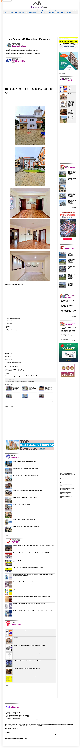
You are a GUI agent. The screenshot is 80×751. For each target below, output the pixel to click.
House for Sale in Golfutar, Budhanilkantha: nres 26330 (26, 511)
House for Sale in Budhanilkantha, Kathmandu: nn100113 (72, 173)
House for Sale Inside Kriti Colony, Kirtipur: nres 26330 (26, 526)
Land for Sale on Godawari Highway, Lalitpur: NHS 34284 (71, 269)
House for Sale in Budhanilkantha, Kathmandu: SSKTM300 (72, 195)
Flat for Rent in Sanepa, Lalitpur (13, 718)
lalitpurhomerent (17, 381)
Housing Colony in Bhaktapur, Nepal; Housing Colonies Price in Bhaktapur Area (23, 53)
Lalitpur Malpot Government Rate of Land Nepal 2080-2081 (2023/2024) (29, 652)
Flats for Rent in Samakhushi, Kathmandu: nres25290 (17, 715)
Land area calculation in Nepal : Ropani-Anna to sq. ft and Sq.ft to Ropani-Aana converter (33, 676)
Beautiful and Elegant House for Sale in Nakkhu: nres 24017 (27, 468)
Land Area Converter (54, 12)
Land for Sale (14, 724)
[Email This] (8, 379)
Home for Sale (8, 724)
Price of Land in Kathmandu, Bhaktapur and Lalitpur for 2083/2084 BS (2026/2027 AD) (33, 545)
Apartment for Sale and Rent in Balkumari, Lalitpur (67, 301)
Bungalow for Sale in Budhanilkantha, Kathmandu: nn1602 (67, 479)
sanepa (22, 381)
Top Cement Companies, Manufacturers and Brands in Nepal (27, 589)
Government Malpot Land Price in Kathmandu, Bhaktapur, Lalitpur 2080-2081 (31, 552)
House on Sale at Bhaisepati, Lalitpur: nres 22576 (24, 461)
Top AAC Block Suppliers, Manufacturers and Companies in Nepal (29, 603)
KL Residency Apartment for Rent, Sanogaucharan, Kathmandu (27, 660)
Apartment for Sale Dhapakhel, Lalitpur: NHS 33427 (67, 306)
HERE (9, 371)
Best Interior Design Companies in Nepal (22, 581)
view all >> (74, 207)
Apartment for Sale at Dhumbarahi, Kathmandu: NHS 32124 (67, 314)
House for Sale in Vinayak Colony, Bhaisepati (24, 519)
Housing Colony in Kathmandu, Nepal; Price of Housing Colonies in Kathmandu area (24, 49)
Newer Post (7, 402)
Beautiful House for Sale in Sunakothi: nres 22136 (25, 482)
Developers (62, 10)
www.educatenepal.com (10, 738)
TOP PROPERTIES (42, 12)
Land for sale (21, 10)
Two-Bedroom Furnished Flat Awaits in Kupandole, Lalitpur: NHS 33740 (21, 710)
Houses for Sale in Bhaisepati (11, 734)
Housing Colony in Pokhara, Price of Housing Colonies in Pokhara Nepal (21, 51)
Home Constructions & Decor (17, 12)
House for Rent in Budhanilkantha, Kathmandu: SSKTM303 (67, 334)
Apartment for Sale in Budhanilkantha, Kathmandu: (66, 303)
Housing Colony (42, 10)
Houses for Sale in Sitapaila (51, 734)
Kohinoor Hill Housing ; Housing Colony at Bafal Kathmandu (27, 668)
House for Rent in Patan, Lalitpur (67, 331)
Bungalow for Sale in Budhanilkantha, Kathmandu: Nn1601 (66, 484)
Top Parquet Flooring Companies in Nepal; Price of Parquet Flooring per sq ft (31, 596)
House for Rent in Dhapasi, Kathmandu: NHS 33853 (66, 339)
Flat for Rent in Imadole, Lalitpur (13, 713)
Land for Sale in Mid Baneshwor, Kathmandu (29, 39)
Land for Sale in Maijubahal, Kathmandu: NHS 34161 (71, 284)
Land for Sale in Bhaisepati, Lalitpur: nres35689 (71, 261)
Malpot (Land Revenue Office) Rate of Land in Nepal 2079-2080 (28, 567)
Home (5, 10)
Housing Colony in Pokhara (37, 729)
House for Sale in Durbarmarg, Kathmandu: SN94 (25, 497)
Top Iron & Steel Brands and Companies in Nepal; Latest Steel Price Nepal (29, 645)
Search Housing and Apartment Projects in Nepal (21, 376)
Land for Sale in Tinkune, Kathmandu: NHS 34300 (71, 254)
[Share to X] (11, 379)
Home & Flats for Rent (31, 10)
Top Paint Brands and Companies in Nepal (23, 629)
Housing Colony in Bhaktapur (50, 729)
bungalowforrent (11, 381)
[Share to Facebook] (12, 379)
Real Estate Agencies (31, 12)
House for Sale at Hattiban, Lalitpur (21, 504)
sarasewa (25, 381)
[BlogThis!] (10, 379)
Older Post (53, 402)
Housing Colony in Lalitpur (24, 729)
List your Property (71, 10)
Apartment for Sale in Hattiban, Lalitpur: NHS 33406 (67, 308)
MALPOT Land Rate (66, 12)
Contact (6, 12)
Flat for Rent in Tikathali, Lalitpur (13, 712)
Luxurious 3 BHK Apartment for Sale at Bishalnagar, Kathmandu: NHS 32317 (68, 311)
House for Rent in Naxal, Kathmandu (68, 330)
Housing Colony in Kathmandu (11, 729)
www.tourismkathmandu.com (22, 738)
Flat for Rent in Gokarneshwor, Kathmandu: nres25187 (17, 716)
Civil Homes (16, 637)
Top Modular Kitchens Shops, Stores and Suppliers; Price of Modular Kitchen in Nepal (33, 610)
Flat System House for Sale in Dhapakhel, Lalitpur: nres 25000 (27, 490)
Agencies (17, 725)
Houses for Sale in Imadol (39, 734)
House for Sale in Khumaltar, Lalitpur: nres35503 (66, 493)
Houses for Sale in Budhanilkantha (25, 734)
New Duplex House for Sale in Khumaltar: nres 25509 (25, 475)
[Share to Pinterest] (13, 379)
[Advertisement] (40, 25)
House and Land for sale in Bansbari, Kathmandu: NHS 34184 (72, 276)
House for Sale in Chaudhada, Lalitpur (72, 187)
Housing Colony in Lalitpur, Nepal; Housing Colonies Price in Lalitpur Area (22, 50)
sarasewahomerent (31, 381)
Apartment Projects (53, 10)
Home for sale (12, 10)
